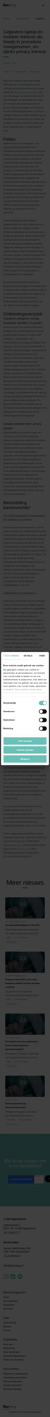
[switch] (43, 711)
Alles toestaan (25, 741)
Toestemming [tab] (11, 655)
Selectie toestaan (25, 750)
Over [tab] (42, 655)
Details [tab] (28, 655)
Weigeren (25, 759)
